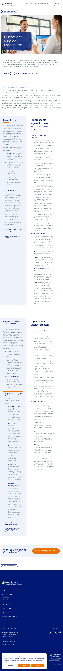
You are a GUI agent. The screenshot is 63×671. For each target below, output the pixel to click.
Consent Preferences (9, 617)
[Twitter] (55, 632)
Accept (37, 665)
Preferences (10, 665)
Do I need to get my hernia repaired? (11, 230)
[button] (13, 190)
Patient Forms (56, 3)
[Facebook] (50, 632)
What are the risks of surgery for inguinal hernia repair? (13, 236)
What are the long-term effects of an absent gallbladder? (12, 529)
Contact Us (42, 5)
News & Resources (43, 3)
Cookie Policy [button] (22, 660)
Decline (24, 665)
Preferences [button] (13, 662)
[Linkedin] (59, 632)
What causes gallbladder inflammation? (13, 394)
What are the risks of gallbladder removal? (11, 523)
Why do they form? (10, 190)
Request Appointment (54, 5)
